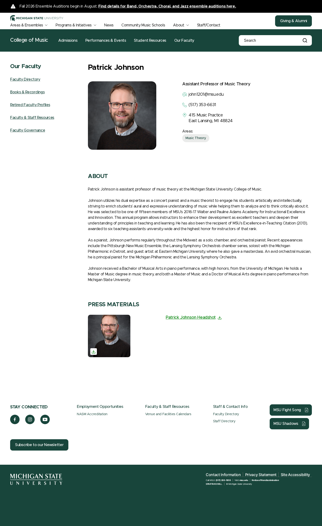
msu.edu (243, 480)
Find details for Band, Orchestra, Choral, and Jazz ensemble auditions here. (167, 6)
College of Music (29, 40)
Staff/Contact (208, 25)
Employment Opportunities (100, 407)
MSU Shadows (285, 424)
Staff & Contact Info (230, 407)
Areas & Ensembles (26, 25)
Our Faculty (184, 40)
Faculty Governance (27, 130)
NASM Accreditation (92, 414)
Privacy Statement (261, 474)
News (108, 25)
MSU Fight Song (287, 410)
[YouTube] (45, 423)
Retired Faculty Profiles (30, 105)
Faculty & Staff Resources (32, 118)
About (178, 25)
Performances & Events (105, 40)
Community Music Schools (143, 25)
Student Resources (150, 40)
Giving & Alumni (293, 21)
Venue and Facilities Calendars (168, 414)
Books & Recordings (27, 92)
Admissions (68, 40)
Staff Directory (224, 421)
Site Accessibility (295, 474)
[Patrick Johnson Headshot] (109, 336)
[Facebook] (15, 423)
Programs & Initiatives (74, 25)
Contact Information (223, 474)
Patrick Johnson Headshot (190, 317)
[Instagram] (30, 423)
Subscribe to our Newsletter (39, 445)
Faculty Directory (25, 79)
